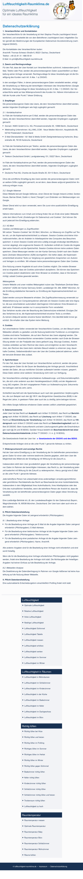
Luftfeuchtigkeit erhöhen (33, 645)
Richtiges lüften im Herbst (34, 754)
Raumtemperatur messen (34, 820)
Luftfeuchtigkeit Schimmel (34, 628)
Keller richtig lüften (31, 777)
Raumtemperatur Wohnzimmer (36, 849)
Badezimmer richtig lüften (34, 771)
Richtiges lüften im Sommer (35, 748)
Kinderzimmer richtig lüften (35, 783)
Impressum (43, 866)
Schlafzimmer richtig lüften (35, 789)
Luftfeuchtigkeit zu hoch (33, 806)
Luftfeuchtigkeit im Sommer (35, 657)
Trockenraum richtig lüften (34, 800)
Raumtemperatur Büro (33, 837)
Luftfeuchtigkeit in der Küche (35, 694)
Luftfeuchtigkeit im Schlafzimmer (37, 682)
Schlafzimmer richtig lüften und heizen (39, 795)
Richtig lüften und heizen (34, 737)
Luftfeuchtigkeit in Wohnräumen (36, 677)
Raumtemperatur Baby (33, 831)
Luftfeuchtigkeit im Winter (34, 663)
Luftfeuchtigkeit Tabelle (33, 634)
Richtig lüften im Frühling (34, 743)
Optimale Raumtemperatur (35, 826)
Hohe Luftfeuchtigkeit (32, 617)
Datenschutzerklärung (58, 866)
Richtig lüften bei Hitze (33, 731)
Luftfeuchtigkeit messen (33, 640)
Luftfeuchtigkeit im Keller (34, 705)
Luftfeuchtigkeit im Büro (33, 717)
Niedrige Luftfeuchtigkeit (34, 622)
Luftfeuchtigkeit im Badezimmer (36, 700)
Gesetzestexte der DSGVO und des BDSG (58, 438)
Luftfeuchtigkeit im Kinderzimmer (37, 688)
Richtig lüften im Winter (33, 760)
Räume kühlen (30, 855)
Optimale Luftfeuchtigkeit (34, 605)
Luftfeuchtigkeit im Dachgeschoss (37, 711)
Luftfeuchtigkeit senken (33, 651)
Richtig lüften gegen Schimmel (36, 766)
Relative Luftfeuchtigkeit (33, 611)
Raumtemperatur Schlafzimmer (36, 843)
